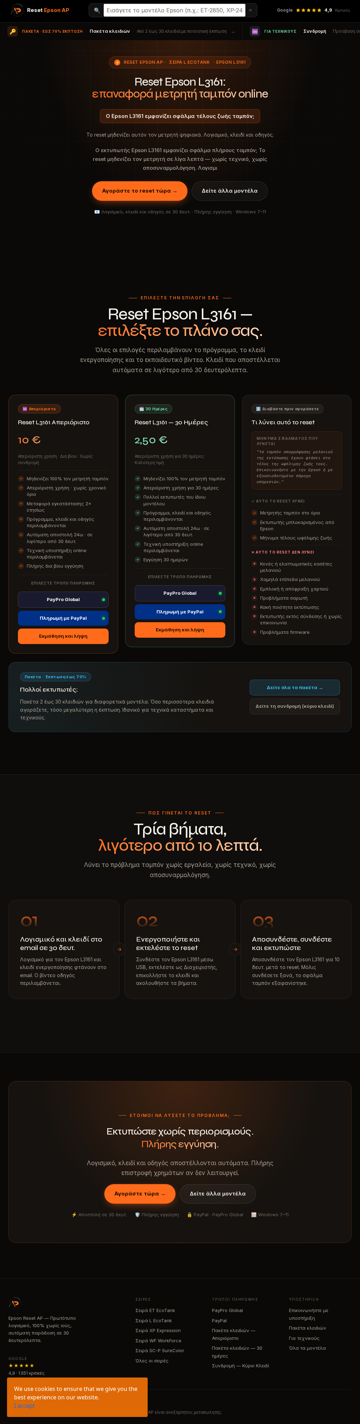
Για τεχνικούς (304, 1338)
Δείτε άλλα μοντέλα (230, 190)
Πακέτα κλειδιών (307, 1328)
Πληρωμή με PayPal (63, 618)
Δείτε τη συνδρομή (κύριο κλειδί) (295, 706)
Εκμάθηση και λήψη (63, 636)
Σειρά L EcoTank (189, 62)
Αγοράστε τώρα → (140, 1193)
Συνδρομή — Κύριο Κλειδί (240, 1365)
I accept (24, 1406)
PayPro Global (63, 599)
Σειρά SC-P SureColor (159, 1350)
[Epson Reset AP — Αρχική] (64, 1303)
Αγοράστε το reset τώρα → (140, 190)
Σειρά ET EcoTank (155, 1310)
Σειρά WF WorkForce (158, 1340)
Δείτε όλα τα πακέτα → (295, 687)
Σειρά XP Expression (158, 1330)
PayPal (219, 1320)
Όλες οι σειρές (151, 1360)
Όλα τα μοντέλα (307, 1348)
